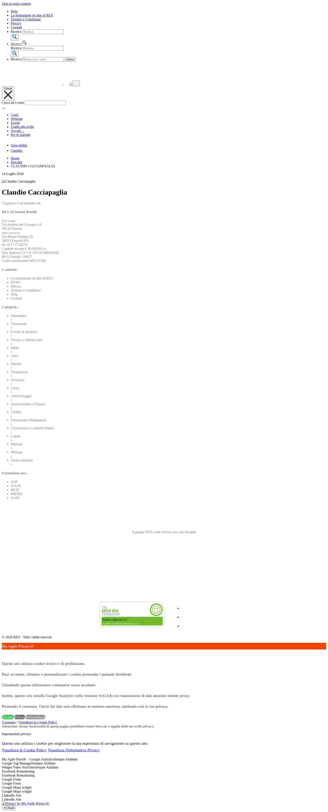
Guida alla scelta (22, 127)
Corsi (14, 115)
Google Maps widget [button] (16, 787)
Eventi (15, 123)
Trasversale (19, 324)
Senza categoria (22, 460)
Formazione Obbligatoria (28, 420)
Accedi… (17, 131)
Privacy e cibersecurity (27, 340)
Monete (16, 364)
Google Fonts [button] (11, 779)
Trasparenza (19, 372)
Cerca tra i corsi (13, 103)
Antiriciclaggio (21, 396)
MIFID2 (17, 494)
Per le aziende (20, 135)
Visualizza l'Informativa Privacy (74, 750)
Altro (14, 356)
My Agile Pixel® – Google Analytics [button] (28, 759)
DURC (16, 282)
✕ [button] (3, 653)
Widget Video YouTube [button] (18, 767)
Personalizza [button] (35, 717)
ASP (14, 482)
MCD (15, 490)
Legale (15, 436)
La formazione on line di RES (32, 15)
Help (14, 11)
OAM (15, 498)
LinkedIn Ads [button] (11, 795)
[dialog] (164, 681)
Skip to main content (16, 4)
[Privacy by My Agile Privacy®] (25, 803)
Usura (15, 388)
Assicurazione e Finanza (28, 404)
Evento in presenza (24, 332)
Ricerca (16, 31)
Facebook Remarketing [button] (18, 771)
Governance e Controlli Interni (32, 428)
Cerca (70, 59)
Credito (16, 412)
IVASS (16, 486)
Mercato (16, 444)
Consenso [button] (9, 722)
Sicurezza (17, 380)
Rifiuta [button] (19, 717)
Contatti (16, 27)
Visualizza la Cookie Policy (37, 722)
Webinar (17, 119)
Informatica (19, 316)
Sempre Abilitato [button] (66, 759)
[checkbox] (164, 775)
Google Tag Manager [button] (17, 763)
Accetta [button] (8, 717)
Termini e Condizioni (26, 19)
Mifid (15, 348)
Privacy (16, 23)
